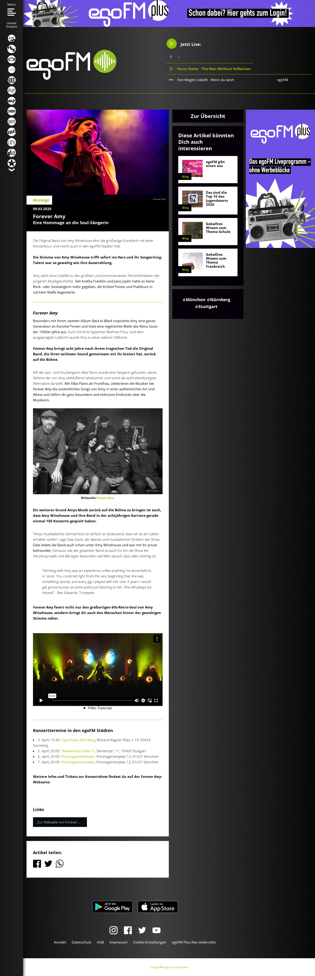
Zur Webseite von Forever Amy (61, 822)
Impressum (119, 942)
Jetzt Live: (190, 44)
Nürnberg (220, 299)
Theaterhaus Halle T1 (78, 751)
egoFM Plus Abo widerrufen (194, 942)
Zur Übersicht (208, 115)
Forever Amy (159, 199)
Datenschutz (81, 942)
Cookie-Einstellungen (149, 942)
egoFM (282, 79)
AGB (100, 942)
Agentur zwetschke (175, 967)
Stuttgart (207, 306)
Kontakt (60, 942)
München (195, 299)
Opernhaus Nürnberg (78, 740)
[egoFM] (71, 78)
